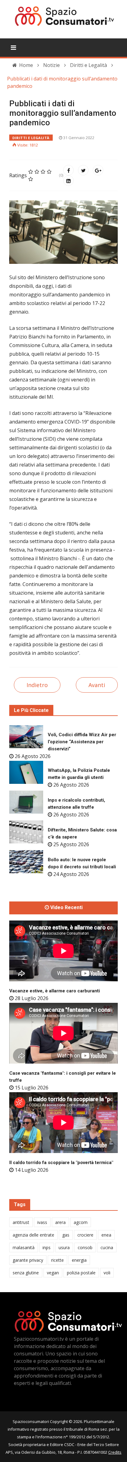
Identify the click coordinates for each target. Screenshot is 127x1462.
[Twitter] (83, 170)
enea (106, 1235)
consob (85, 1247)
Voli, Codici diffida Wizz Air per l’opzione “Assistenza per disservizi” (82, 742)
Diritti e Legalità (31, 137)
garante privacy (28, 1260)
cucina (106, 1247)
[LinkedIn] (68, 180)
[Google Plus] (98, 170)
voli (107, 1273)
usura (64, 1247)
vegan (53, 1273)
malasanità (24, 1247)
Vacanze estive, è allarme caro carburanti (54, 991)
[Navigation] (13, 47)
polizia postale (81, 1273)
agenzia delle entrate (33, 1235)
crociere (85, 1235)
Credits (114, 1452)
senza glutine (26, 1273)
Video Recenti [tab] (66, 907)
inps (47, 1247)
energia (79, 1260)
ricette (57, 1260)
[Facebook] (68, 170)
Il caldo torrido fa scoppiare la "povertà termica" (61, 1162)
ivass (42, 1222)
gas (65, 1235)
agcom (81, 1222)
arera (60, 1222)
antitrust (21, 1222)
